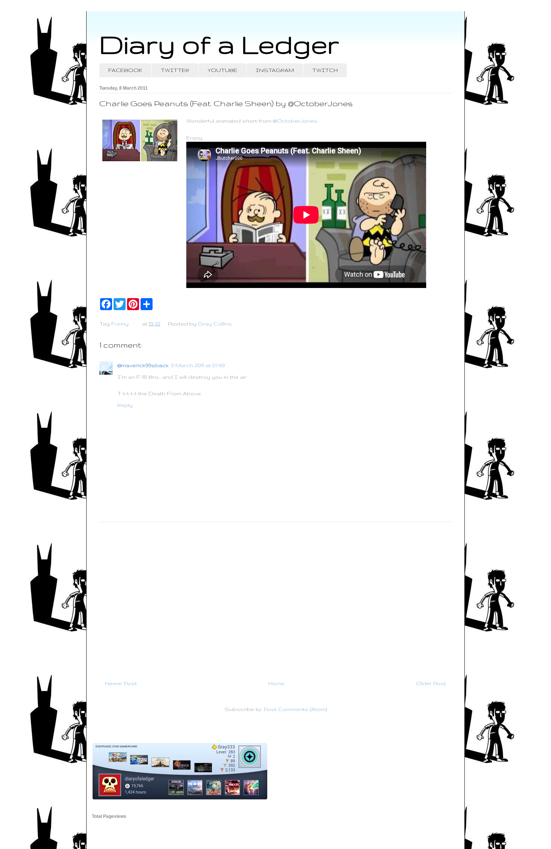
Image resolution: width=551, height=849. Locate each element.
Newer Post (121, 683)
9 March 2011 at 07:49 (198, 365)
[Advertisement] (275, 597)
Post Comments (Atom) (295, 709)
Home (276, 683)
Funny (120, 324)
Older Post (431, 683)
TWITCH (325, 70)
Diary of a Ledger (219, 44)
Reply (125, 405)
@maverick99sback (143, 365)
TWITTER (175, 70)
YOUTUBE (222, 70)
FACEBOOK (125, 70)
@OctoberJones (295, 121)
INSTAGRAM (275, 70)
